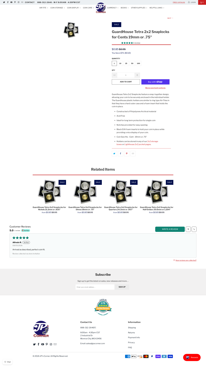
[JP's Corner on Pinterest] (15, 2)
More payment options (155, 88)
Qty (113, 70)
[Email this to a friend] (133, 153)
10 (120, 63)
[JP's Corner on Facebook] (8, 2)
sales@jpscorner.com (95, 343)
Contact (30, 2)
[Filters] (188, 229)
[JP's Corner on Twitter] (4, 2)
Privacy (131, 342)
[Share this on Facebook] (120, 153)
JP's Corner (45, 356)
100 (138, 63)
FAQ (130, 347)
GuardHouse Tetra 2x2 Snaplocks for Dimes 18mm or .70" (85, 192)
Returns (131, 332)
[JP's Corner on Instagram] (18, 2)
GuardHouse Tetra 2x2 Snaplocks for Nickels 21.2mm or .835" (49, 192)
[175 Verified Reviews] (103, 317)
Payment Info (134, 337)
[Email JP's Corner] (22, 2)
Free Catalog (179, 2)
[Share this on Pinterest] (126, 153)
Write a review (170, 229)
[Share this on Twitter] (114, 153)
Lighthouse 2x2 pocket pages (137, 144)
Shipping (132, 327)
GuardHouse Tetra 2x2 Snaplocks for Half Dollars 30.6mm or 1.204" (156, 192)
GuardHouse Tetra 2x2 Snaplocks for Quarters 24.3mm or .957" (121, 192)
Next (169, 18)
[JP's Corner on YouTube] (11, 2)
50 (132, 63)
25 (126, 63)
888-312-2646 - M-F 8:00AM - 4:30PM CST (58, 2)
